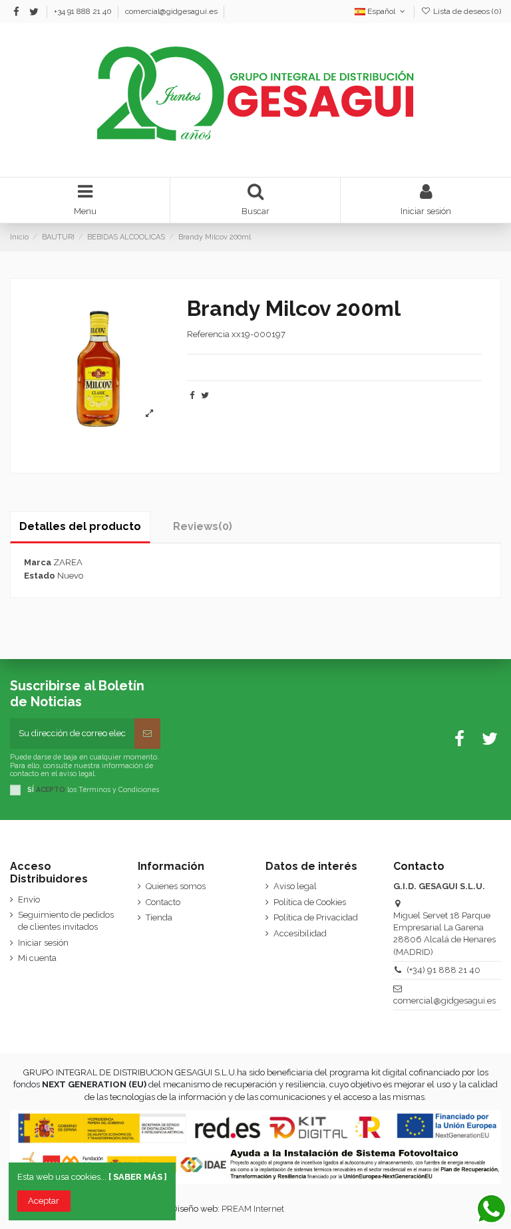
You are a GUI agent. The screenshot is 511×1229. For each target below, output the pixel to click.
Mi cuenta (37, 958)
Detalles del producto (80, 526)
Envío (29, 899)
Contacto (163, 902)
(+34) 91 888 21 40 (443, 970)
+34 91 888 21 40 (84, 11)
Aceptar (43, 1201)
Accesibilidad (300, 933)
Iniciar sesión (43, 943)
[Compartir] (192, 395)
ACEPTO (50, 789)
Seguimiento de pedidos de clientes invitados (66, 921)
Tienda (159, 917)
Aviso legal (295, 886)
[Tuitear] (205, 395)
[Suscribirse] (147, 733)
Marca (37, 562)
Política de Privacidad (315, 917)
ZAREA (68, 562)
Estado (39, 576)
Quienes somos (176, 886)
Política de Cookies (309, 902)
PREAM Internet (253, 1209)
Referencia (208, 334)
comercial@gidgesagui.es (171, 11)
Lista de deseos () (466, 11)
